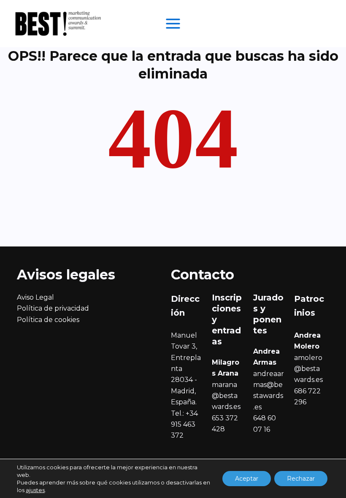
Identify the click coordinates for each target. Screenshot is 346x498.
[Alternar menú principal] (173, 23)
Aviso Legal (35, 297)
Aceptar (246, 478)
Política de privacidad (53, 308)
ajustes (35, 490)
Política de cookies (48, 320)
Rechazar (301, 478)
